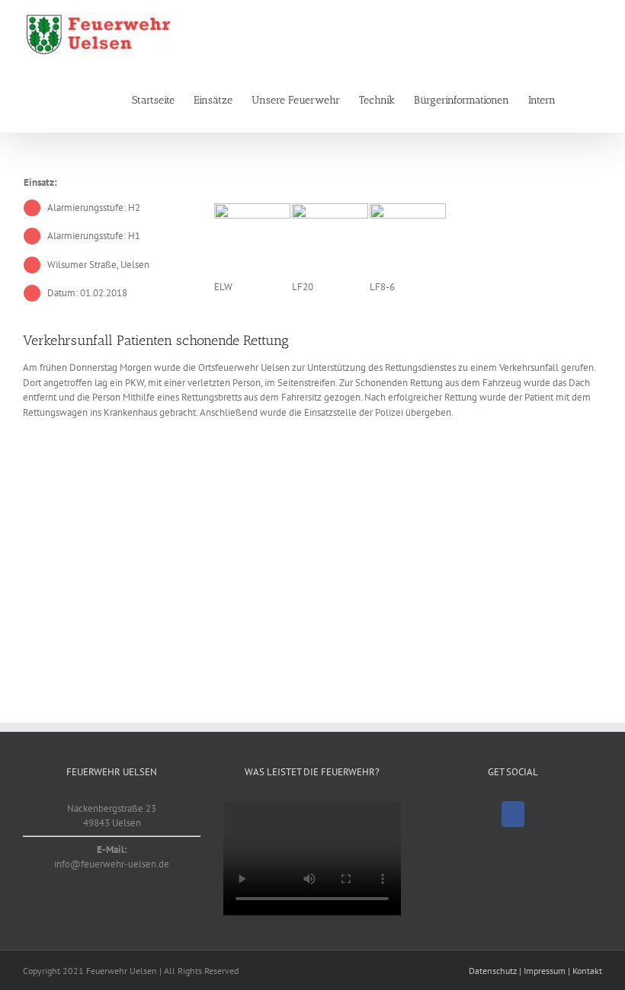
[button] (579, 101)
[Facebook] (513, 814)
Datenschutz (493, 970)
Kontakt (587, 970)
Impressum (545, 970)
